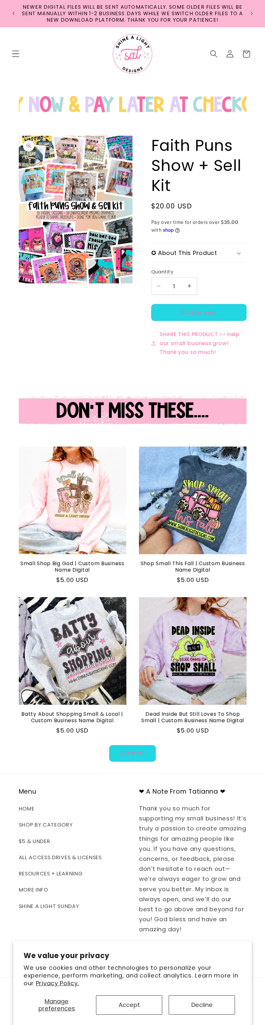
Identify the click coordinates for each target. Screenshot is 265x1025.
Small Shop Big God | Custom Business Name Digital (72, 566)
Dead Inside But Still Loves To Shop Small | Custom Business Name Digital (192, 717)
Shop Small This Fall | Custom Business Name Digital (193, 566)
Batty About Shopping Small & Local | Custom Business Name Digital (72, 717)
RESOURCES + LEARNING (51, 873)
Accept (129, 1005)
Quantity (162, 271)
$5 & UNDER (34, 841)
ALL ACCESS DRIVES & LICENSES (60, 857)
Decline (202, 1005)
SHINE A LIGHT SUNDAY (49, 906)
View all (132, 753)
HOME (27, 808)
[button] (15, 54)
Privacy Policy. (57, 983)
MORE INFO (33, 889)
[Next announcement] (251, 13)
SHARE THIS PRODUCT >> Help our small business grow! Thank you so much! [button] (200, 343)
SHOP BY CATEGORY (46, 825)
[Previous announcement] (13, 13)
